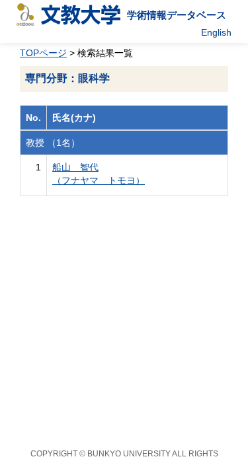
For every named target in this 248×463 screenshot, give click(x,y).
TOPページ (43, 53)
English (216, 32)
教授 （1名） (53, 142)
